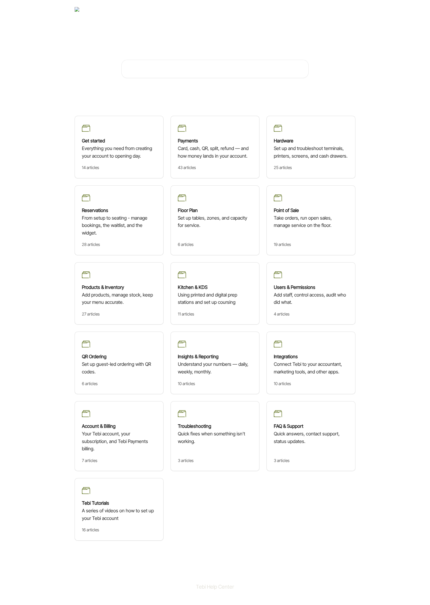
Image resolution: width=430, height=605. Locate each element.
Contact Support (283, 9)
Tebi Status (314, 9)
